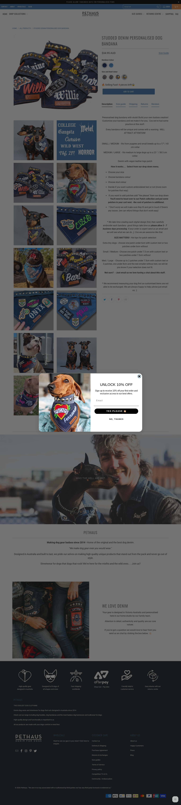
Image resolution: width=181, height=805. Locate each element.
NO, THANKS (116, 419)
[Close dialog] (139, 376)
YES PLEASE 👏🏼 (116, 411)
